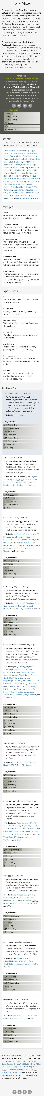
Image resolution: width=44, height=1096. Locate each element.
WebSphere (18, 837)
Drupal (12, 540)
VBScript (36, 834)
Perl (38, 829)
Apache (17, 1061)
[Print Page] (30, 105)
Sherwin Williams (18, 187)
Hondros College (28, 165)
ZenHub (37, 609)
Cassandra (25, 672)
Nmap (5, 686)
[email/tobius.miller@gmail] (24, 105)
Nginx (32, 543)
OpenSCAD (20, 686)
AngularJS (34, 477)
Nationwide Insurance (12, 179)
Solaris (34, 831)
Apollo (12, 479)
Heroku (6, 485)
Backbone (7, 672)
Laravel (6, 684)
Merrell (26, 176)
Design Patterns (7, 1064)
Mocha (19, 684)
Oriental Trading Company (24, 181)
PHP (28, 545)
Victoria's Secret (10, 195)
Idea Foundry (19, 170)
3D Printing (21, 667)
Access (20, 895)
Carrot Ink (14, 156)
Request (6, 692)
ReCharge (14, 609)
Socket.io (23, 692)
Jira (23, 681)
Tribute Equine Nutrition (28, 193)
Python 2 (33, 903)
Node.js (34, 84)
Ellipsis (22, 675)
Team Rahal (18, 190)
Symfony (22, 834)
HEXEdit (11, 1019)
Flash (5, 765)
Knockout (35, 681)
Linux (9, 1069)
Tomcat (29, 834)
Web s (18, 1072)
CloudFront (7, 482)
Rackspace (35, 545)
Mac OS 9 (34, 964)
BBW (15, 153)
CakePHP (32, 762)
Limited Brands (10, 173)
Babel (29, 669)
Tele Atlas (28, 190)
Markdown (21, 1069)
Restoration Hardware (12, 176)
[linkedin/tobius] (19, 105)
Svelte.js (8, 87)
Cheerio (33, 672)
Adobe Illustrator (23, 958)
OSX (31, 1069)
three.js (31, 692)
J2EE (5, 829)
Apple (33, 151)
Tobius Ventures (10, 393)
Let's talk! (20, 415)
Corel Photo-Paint (10, 964)
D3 (13, 675)
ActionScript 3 (8, 669)
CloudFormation (31, 479)
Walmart (29, 195)
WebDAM (7, 551)
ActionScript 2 (22, 762)
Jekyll (17, 606)
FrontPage (27, 900)
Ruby (21, 609)
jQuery (35, 1067)
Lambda (13, 485)
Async (23, 1061)
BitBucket (16, 672)
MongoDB (29, 606)
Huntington (8, 170)
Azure (24, 669)
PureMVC (11, 831)
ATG (34, 823)
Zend (19, 840)
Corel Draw (28, 961)
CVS (18, 826)
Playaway (29, 184)
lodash (13, 1069)
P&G (38, 181)
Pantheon (22, 545)
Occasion (14, 545)
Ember (27, 675)
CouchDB (7, 675)
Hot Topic (35, 167)
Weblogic (28, 837)
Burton (26, 153)
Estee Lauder (9, 162)
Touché (6, 695)
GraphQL (32, 482)
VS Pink (21, 195)
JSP (9, 829)
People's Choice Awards (13, 184)
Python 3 (29, 689)
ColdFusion (7, 898)
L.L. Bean (21, 173)
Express (18, 162)
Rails (35, 689)
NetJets (26, 179)
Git (28, 1064)
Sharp (13, 548)
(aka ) (32, 686)
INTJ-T (5, 35)
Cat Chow (23, 156)
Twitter (18, 695)
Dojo (16, 675)
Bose (20, 153)
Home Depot (24, 167)
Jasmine (18, 681)
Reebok (6, 187)
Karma (28, 681)
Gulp (14, 543)
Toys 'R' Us (13, 193)
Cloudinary (30, 603)
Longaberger (31, 173)
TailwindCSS (19, 87)
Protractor (21, 689)
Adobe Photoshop (10, 961)
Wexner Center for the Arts (26, 198)
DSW (37, 159)
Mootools (19, 829)
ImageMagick (8, 681)
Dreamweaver (28, 898)
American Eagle (23, 151)
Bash (28, 1061)
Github (25, 482)
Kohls (28, 170)
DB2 (22, 826)
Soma (28, 187)
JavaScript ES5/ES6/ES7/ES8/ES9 (19, 1067)
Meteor (13, 684)
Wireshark (32, 695)
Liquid (22, 606)
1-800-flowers (9, 151)
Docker (15, 482)
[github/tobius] (13, 105)
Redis (5, 548)
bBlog (26, 895)
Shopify (26, 609)
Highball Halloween (11, 165)
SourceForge (8, 834)
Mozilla (33, 176)
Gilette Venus (28, 162)
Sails (17, 692)
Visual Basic (8, 837)
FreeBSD (23, 1064)
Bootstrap (7, 537)
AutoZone (7, 153)
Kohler (34, 170)
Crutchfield (23, 159)
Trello (23, 548)
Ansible (6, 479)
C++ (32, 895)
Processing (11, 689)
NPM (27, 1069)
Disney (32, 159)
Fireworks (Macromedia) (13, 900)
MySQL (26, 543)
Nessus (6, 903)
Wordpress (32, 485)
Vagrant (30, 548)
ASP (30, 823)
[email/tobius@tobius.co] (24, 1092)
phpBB (22, 903)
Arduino (18, 669)
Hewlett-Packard (10, 167)
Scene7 (28, 831)
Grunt (16, 678)
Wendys (7, 198)
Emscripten (24, 540)
